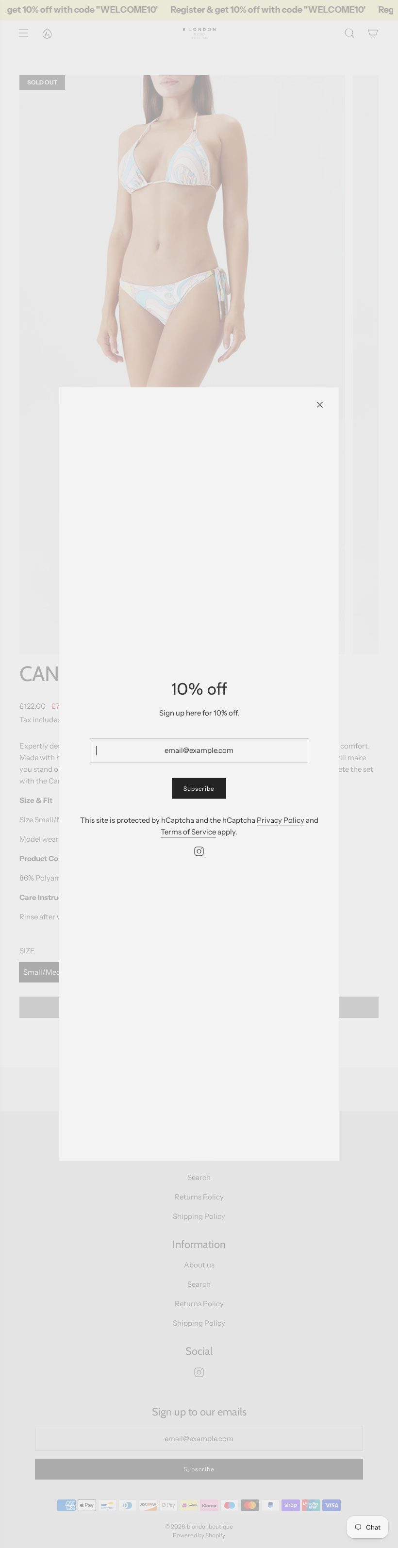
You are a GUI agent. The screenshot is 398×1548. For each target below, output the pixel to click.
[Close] (320, 404)
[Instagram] (199, 851)
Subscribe (199, 788)
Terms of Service (188, 831)
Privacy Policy (280, 820)
